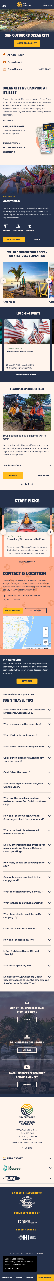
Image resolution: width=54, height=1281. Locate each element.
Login (45, 6)
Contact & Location (24, 573)
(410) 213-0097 (13, 599)
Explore (19, 1278)
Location (29, 1278)
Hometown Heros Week (20, 351)
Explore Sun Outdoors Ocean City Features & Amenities (27, 254)
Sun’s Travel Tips (18, 700)
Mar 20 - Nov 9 (44, 69)
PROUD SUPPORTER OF (27, 1213)
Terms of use (29, 648)
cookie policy (21, 1264)
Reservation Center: (20, 1142)
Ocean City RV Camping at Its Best (25, 90)
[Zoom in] (45, 629)
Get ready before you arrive (18, 694)
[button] (14, 148)
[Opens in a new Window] (27, 1237)
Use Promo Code (16, 465)
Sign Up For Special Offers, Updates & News (27, 1010)
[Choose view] (45, 642)
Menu (4, 6)
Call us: (20, 1136)
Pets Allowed (14, 62)
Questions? (27, 1139)
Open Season (15, 69)
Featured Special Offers (27, 389)
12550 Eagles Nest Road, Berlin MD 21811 (24, 595)
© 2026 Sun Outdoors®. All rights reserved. (27, 1253)
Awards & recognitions (27, 1193)
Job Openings (12, 660)
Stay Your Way (9, 196)
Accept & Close (12, 1269)
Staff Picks (27, 501)
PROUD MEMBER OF (27, 1230)
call (50, 6)
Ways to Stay (11, 201)
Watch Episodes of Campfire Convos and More (27, 1075)
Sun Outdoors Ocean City (27, 35)
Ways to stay (7, 1278)
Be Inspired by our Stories (27, 1042)
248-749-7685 (35, 1142)
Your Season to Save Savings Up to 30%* (24, 437)
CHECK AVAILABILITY (45, 1278)
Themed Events (14, 348)
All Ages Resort (15, 54)
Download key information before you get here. (14, 132)
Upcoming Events (28, 313)
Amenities (9, 301)
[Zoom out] (45, 634)
